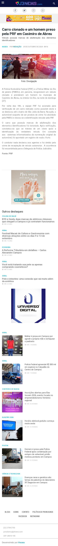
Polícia (5, 445)
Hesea (21, 542)
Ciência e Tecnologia (11, 474)
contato (25, 512)
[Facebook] (15, 10)
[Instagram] (33, 10)
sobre (16, 512)
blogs (7, 512)
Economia (6, 247)
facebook (22, 516)
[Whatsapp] (43, 10)
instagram (35, 516)
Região (5, 47)
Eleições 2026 (7, 417)
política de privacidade (43, 512)
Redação (17, 47)
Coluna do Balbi (9, 216)
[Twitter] (24, 10)
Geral (4, 230)
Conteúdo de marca (10, 389)
